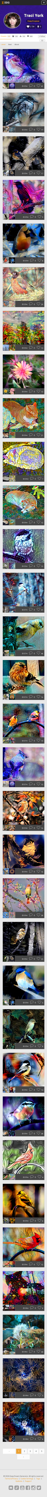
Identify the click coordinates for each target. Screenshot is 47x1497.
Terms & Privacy (11, 1479)
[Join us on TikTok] (16, 1488)
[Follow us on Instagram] (33, 1488)
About (17, 44)
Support (28, 1481)
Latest (3, 44)
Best (10, 44)
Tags (38, 1479)
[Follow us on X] (39, 1488)
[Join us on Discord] (11, 1488)
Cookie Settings (27, 1479)
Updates (19, 1481)
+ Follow (42, 36)
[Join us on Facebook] (28, 1488)
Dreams (5, 36)
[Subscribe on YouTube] (22, 1488)
